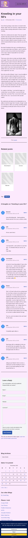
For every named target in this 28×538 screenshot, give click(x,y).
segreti (15, 140)
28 (2, 483)
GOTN (2, 510)
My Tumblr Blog (4, 495)
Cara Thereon (4, 505)
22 (6, 480)
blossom (8, 211)
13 (24, 474)
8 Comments (19, 19)
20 (24, 477)
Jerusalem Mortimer (6, 512)
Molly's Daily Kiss (5, 515)
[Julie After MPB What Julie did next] (5, 4)
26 (20, 480)
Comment (5, 407)
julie (3, 19)
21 (2, 480)
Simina (8, 285)
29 (6, 483)
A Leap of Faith (4, 503)
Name (4, 389)
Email (4, 395)
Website (4, 401)
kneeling (7, 196)
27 (24, 480)
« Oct (2, 487)
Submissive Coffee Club (6, 520)
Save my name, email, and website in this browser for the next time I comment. (12, 428)
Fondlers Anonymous (6, 507)
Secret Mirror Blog (5, 517)
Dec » (6, 487)
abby (7, 240)
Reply (25, 212)
